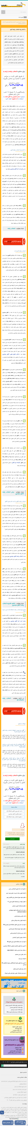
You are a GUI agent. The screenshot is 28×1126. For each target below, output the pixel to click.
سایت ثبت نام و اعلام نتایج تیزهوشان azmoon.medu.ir (17, 911)
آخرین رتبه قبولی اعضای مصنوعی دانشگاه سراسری (14, 946)
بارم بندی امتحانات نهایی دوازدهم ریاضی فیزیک (15, 973)
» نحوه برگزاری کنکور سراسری (15, 814)
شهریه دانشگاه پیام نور (22, 1092)
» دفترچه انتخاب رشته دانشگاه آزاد (14, 817)
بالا (27, 1125)
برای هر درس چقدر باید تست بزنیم (19, 1089)
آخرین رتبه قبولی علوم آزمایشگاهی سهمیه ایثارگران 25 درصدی (14, 964)
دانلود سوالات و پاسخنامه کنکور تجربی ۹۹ (17, 902)
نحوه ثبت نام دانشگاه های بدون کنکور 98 (16, 942)
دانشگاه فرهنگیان (23, 1084)
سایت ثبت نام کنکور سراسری (18, 621)
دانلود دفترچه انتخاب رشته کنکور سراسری (13, 604)
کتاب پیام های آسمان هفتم (19, 969)
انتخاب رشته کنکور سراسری (10, 22)
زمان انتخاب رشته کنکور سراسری (13, 493)
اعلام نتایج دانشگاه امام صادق (20, 1087)
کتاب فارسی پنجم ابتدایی (20, 916)
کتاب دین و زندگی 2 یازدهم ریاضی (18, 933)
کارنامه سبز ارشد (22, 959)
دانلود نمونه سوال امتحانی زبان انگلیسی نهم (16, 897)
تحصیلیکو (24, 22)
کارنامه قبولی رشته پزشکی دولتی (18, 920)
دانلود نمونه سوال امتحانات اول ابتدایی (17, 929)
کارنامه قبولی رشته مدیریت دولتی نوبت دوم (16, 893)
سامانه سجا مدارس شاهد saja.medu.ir (16, 950)
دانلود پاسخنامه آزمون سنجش (19, 906)
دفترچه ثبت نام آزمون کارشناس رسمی (17, 889)
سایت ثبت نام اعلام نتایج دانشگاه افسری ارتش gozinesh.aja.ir (13, 1081)
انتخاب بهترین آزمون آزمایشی (19, 937)
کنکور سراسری (18, 22)
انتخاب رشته (11, 228)
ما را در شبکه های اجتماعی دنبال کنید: (18, 1062)
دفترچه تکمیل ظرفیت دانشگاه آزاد (19, 1095)
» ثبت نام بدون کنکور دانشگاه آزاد (14, 811)
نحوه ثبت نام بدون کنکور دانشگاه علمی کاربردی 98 (14, 925)
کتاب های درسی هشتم (20, 954)
